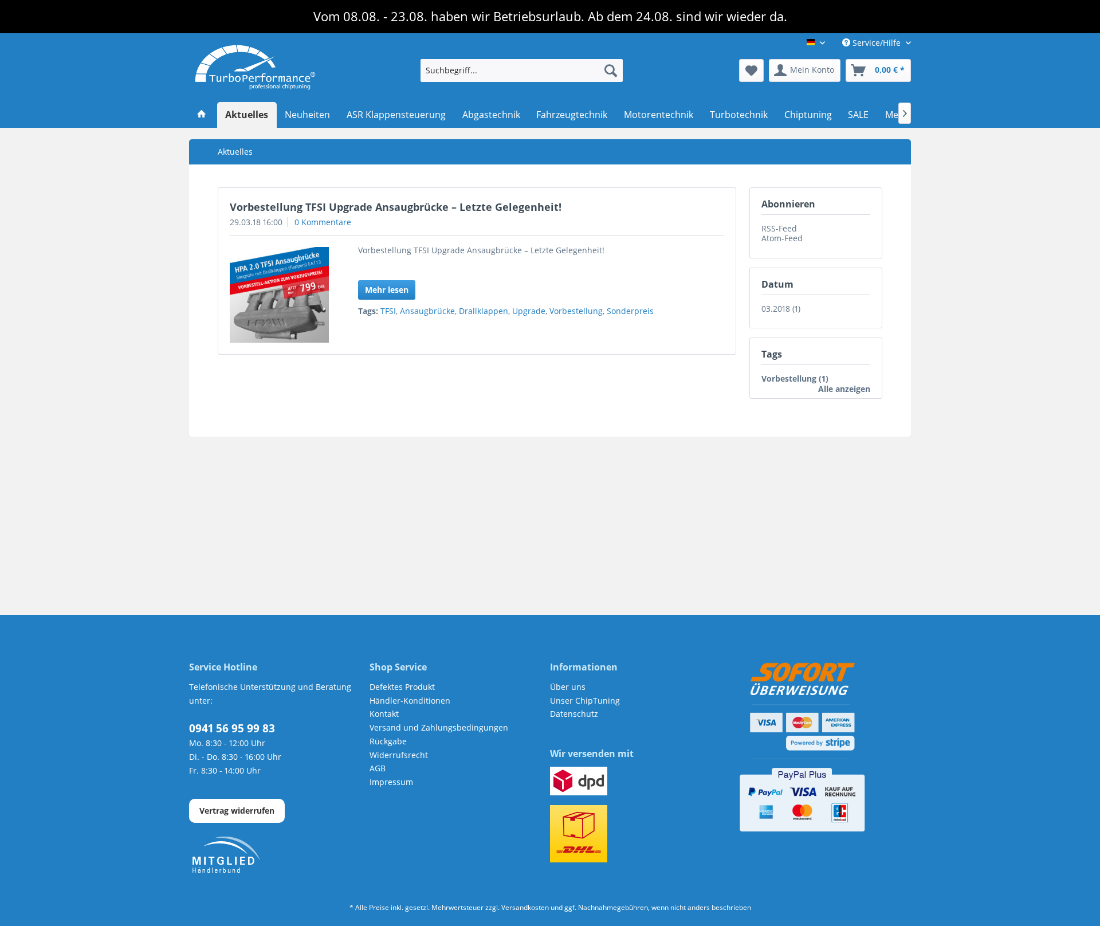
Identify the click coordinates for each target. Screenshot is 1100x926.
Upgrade (528, 310)
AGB (378, 768)
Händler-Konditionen (410, 700)
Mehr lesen (386, 289)
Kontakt (384, 713)
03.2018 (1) (780, 308)
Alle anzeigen (844, 388)
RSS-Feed (779, 228)
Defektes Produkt (402, 686)
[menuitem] (522, 70)
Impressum (391, 781)
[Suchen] (611, 70)
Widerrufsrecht (399, 755)
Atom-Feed (782, 238)
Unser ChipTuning (585, 700)
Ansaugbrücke (427, 310)
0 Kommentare (322, 222)
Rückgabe (388, 741)
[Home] (202, 115)
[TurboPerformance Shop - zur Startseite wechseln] (255, 68)
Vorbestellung (576, 310)
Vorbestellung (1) (794, 378)
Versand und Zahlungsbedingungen (439, 727)
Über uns (568, 686)
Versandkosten (525, 907)
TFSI (388, 310)
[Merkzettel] (751, 70)
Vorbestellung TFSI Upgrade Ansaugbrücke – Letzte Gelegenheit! (395, 207)
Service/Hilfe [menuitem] (876, 42)
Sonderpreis (630, 310)
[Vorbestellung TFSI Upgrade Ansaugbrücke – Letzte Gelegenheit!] (279, 295)
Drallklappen (483, 310)
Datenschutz (574, 713)
